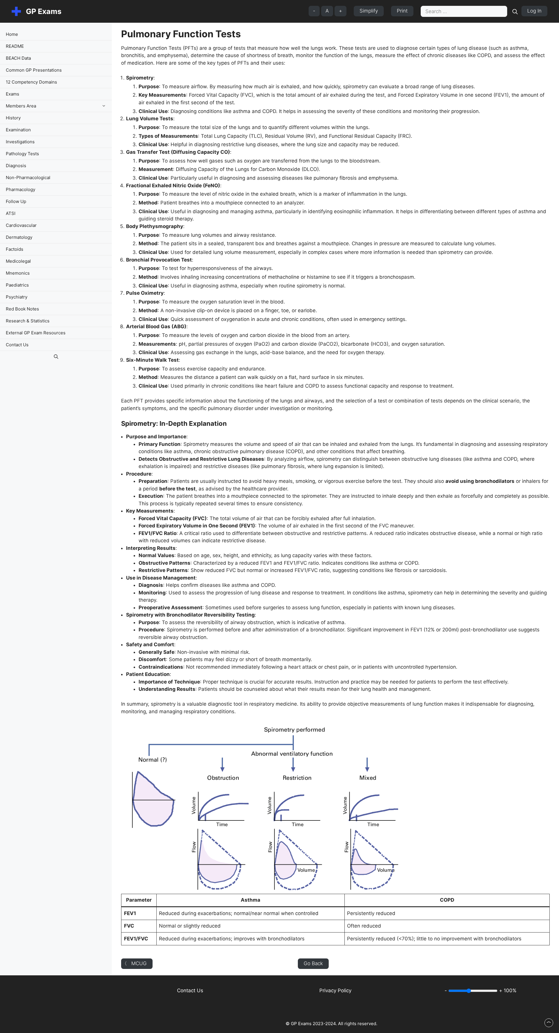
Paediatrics (17, 285)
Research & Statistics (27, 321)
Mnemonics (18, 273)
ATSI (10, 213)
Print (402, 11)
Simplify (369, 11)
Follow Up (16, 201)
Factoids (14, 249)
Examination (18, 130)
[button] (105, 106)
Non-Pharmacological (28, 177)
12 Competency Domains (31, 82)
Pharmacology (20, 189)
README (15, 46)
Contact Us (17, 344)
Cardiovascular (21, 225)
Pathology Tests (22, 153)
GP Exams (43, 11)
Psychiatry (16, 297)
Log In (534, 11)
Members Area (21, 106)
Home (12, 34)
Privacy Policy (335, 990)
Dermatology (19, 237)
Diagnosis (16, 165)
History (13, 118)
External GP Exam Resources (36, 332)
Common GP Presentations (34, 70)
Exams (12, 94)
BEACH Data (18, 58)
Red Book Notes (22, 309)
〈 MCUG (134, 963)
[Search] (515, 11)
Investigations (20, 141)
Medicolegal (18, 261)
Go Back (313, 963)
